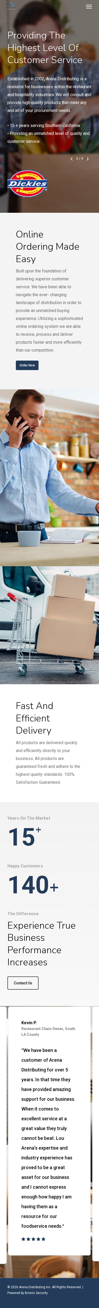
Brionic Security (36, 1293)
